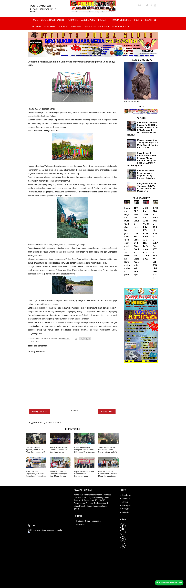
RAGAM (148, 20)
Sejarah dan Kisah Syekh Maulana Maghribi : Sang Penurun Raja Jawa (146, 174)
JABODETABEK (88, 20)
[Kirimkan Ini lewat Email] (80, 338)
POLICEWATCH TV (120, 26)
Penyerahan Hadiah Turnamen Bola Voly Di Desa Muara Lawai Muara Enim (147, 187)
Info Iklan (80, 524)
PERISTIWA (75, 26)
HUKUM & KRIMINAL (121, 20)
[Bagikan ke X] (85, 338)
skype (125, 502)
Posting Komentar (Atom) (49, 422)
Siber (87, 521)
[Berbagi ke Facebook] (87, 338)
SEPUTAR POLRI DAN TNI (52, 20)
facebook (126, 495)
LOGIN (34, 9)
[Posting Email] (75, 339)
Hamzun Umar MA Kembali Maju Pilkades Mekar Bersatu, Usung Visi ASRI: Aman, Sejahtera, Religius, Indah (107, 477)
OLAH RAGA (49, 26)
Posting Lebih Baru (39, 412)
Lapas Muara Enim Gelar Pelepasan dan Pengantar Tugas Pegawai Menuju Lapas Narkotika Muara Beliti (84, 476)
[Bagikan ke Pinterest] (89, 338)
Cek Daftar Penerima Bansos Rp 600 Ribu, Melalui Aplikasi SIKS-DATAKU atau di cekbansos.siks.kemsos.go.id (142, 128)
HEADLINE (48, 9)
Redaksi (80, 521)
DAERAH (102, 20)
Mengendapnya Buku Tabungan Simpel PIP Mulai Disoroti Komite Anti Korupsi (147, 144)
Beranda (74, 410)
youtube (125, 509)
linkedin (125, 512)
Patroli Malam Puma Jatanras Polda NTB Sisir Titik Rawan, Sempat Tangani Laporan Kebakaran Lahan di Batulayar (58, 453)
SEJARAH (36, 26)
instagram (126, 505)
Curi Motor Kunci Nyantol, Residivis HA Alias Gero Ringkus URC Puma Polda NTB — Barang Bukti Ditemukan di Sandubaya (36, 453)
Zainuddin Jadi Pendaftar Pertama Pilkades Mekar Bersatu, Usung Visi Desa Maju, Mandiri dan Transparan (141, 159)
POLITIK (138, 20)
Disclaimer (96, 521)
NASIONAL (73, 20)
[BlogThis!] (82, 338)
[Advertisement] (47, 504)
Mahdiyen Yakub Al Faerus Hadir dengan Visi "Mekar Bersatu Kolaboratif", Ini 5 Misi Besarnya (59, 476)
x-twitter (126, 498)
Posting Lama (106, 412)
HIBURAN (62, 26)
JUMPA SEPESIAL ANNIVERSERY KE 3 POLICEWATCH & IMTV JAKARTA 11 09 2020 (146, 233)
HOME (35, 20)
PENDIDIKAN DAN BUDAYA (97, 26)
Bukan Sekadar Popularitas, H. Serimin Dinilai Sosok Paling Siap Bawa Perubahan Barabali (36, 476)
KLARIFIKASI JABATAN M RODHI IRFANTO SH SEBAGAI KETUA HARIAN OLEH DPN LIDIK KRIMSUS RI (155, 243)
